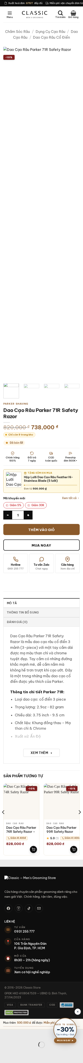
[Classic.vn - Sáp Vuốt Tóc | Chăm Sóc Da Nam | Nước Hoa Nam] (34, 14)
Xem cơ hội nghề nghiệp (32, 972)
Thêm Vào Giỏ (41, 530)
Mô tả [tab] (12, 603)
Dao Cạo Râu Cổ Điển (51, 37)
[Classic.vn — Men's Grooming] (41, 880)
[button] (9, 14)
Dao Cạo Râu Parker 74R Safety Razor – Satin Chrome (21, 832)
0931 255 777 (24, 931)
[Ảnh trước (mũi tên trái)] (4, 1052)
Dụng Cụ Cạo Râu (50, 31)
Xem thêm (41, 753)
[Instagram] (19, 908)
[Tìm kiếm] (60, 14)
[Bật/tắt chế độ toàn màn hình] (17, 1033)
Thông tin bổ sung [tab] (23, 612)
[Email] (39, 908)
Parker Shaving (15, 403)
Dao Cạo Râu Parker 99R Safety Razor (61, 830)
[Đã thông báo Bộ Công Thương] (66, 1005)
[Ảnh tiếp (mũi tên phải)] (17, 1052)
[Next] (73, 213)
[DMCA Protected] (16, 1012)
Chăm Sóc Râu (17, 31)
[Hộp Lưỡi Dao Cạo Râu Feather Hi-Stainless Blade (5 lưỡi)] (14, 480)
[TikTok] (29, 908)
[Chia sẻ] (30, 1033)
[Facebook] (8, 908)
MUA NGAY (41, 545)
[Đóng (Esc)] (43, 1033)
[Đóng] (78, 1012)
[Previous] (10, 213)
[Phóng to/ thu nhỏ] (4, 1033)
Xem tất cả (69, 498)
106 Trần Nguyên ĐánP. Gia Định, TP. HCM (30, 946)
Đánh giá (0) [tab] (17, 622)
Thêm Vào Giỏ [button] (33, 849)
